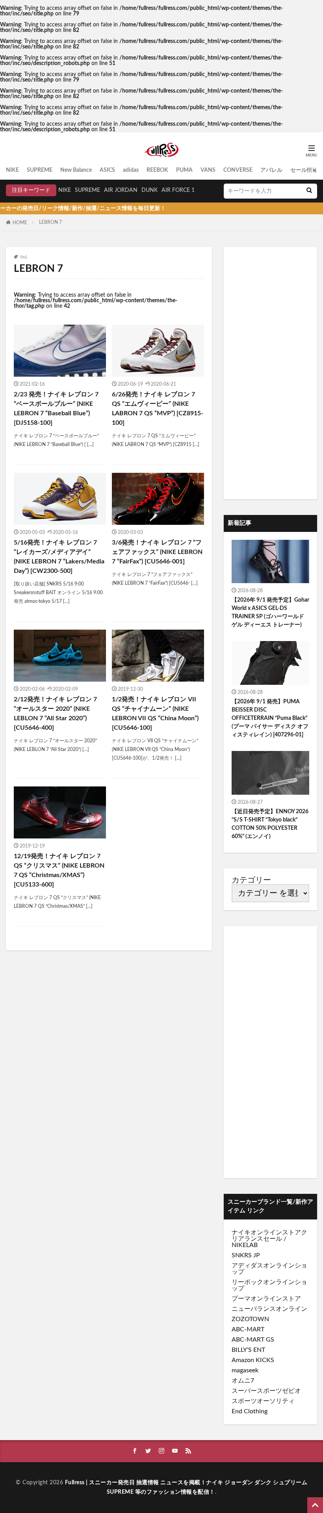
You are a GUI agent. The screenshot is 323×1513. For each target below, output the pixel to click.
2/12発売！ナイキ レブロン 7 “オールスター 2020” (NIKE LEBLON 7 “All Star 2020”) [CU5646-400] (55, 713)
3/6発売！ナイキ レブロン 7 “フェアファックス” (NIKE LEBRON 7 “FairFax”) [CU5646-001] (157, 552)
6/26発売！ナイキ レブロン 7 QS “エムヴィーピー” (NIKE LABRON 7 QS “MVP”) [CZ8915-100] (157, 408)
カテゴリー (251, 880)
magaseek (245, 1370)
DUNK (149, 190)
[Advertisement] (270, 373)
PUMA (184, 170)
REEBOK (157, 170)
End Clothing (249, 1411)
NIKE (12, 170)
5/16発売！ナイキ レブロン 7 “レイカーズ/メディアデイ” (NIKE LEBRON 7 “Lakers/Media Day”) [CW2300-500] (59, 556)
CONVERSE (237, 170)
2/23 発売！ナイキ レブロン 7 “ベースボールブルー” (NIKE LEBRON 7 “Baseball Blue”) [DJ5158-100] (56, 408)
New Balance (76, 170)
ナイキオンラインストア (266, 1232)
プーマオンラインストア (266, 1299)
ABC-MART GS (253, 1339)
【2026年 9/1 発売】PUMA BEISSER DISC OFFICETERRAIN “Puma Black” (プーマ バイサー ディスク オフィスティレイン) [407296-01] (270, 718)
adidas (131, 170)
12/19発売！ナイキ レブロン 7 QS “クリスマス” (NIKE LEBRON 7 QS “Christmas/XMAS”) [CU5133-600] (59, 870)
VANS (207, 170)
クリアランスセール (269, 1235)
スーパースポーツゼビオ (266, 1391)
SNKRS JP (246, 1255)
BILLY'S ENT (248, 1350)
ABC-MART (248, 1329)
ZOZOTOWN (250, 1319)
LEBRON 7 (50, 222)
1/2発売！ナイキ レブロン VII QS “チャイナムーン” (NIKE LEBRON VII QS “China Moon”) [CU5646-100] (155, 713)
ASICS (107, 170)
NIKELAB (245, 1245)
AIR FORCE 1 (178, 190)
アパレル (271, 170)
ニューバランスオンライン (269, 1309)
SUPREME (39, 170)
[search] (309, 191)
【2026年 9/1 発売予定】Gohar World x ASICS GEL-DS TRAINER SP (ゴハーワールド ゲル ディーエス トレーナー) (270, 612)
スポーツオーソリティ (263, 1401)
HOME (20, 222)
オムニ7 (243, 1380)
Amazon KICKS (253, 1360)
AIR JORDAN (120, 190)
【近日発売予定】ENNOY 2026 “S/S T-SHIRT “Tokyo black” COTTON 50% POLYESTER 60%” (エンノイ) (270, 824)
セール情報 (304, 170)
